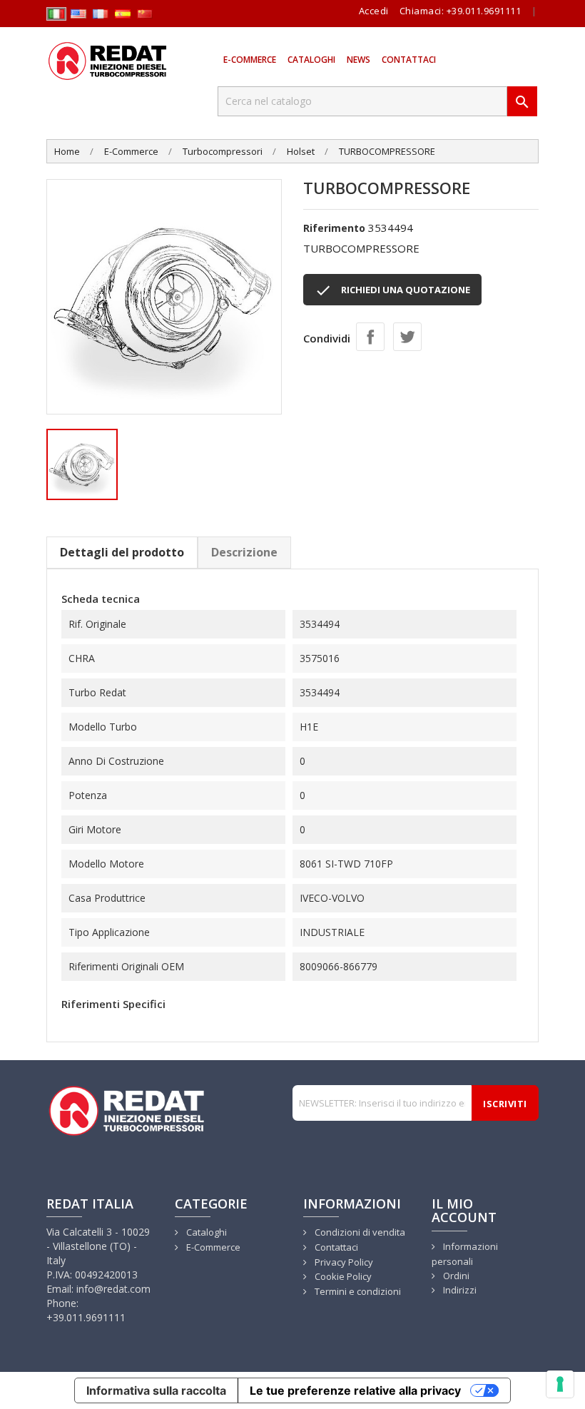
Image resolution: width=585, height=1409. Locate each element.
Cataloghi (311, 60)
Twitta (407, 336)
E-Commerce (249, 60)
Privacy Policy (342, 1262)
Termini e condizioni (356, 1291)
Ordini (455, 1275)
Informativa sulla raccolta (156, 1390)
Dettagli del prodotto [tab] (122, 552)
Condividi (370, 336)
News (358, 60)
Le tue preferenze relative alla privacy (355, 1390)
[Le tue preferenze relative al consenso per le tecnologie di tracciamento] (560, 1384)
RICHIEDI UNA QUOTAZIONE (392, 290)
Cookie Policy (342, 1276)
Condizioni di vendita (358, 1232)
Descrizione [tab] (244, 552)
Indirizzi (459, 1289)
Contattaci (409, 60)
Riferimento (334, 228)
